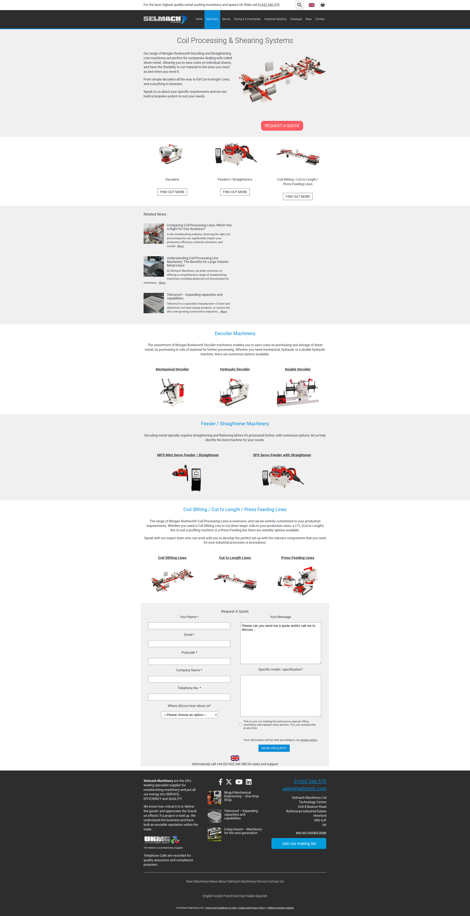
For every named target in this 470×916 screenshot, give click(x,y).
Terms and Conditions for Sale (221, 907)
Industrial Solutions (275, 19)
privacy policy (309, 740)
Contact (320, 19)
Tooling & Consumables (247, 19)
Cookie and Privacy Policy (251, 907)
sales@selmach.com (304, 788)
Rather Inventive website (281, 907)
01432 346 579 (268, 5)
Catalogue (296, 19)
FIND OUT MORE (172, 192)
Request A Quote (282, 125)
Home (199, 19)
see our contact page (311, 832)
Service (226, 19)
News (309, 19)
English (311, 5)
